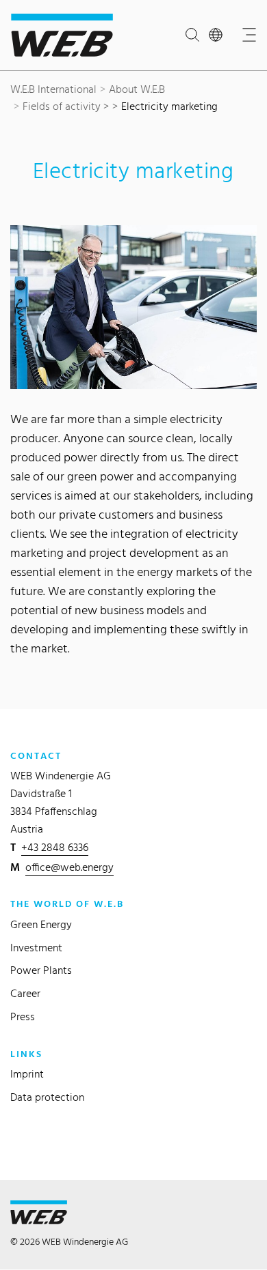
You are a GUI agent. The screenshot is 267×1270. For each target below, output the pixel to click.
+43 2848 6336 (54, 847)
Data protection (47, 1097)
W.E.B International (53, 89)
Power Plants (41, 970)
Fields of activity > (66, 106)
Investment (36, 947)
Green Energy (41, 924)
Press (22, 1016)
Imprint (27, 1074)
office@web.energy (69, 867)
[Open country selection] (218, 35)
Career (25, 993)
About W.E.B (137, 89)
